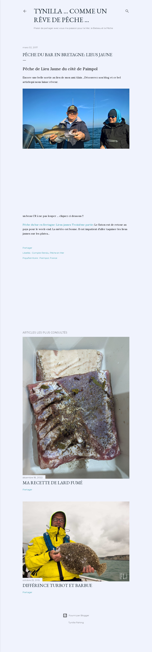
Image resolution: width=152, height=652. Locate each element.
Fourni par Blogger (79, 615)
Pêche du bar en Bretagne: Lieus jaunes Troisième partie (58, 224)
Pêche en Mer (57, 252)
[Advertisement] (76, 183)
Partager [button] (27, 247)
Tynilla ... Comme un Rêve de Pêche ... (70, 15)
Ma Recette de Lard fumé (52, 483)
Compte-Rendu (40, 252)
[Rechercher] (127, 10)
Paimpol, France (48, 258)
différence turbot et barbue (57, 585)
